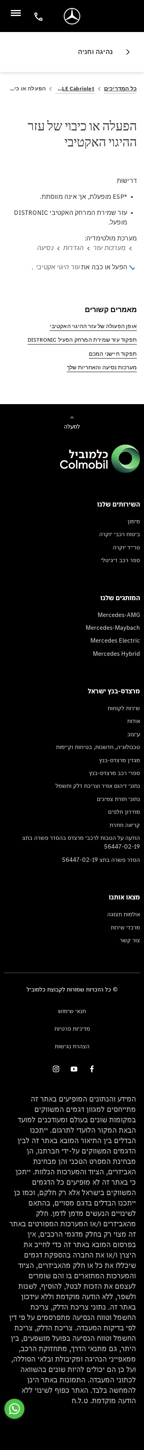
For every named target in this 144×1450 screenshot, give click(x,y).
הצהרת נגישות (72, 1046)
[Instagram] (56, 1069)
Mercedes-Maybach (113, 627)
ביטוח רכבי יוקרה (119, 534)
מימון (134, 521)
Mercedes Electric (115, 640)
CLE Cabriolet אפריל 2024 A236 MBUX (74, 88)
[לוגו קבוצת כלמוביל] (100, 471)
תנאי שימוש (72, 1011)
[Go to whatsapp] (14, 1409)
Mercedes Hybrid (116, 653)
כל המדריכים (120, 88)
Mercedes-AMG (119, 615)
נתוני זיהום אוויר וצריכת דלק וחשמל (98, 785)
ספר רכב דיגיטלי (120, 560)
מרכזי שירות (125, 927)
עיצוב (133, 734)
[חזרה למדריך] (125, 52)
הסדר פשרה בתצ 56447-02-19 (101, 859)
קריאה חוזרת (125, 825)
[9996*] (37, 16)
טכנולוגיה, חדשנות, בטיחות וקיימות (98, 747)
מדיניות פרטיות (72, 1028)
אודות (133, 721)
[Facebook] (92, 1069)
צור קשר (130, 940)
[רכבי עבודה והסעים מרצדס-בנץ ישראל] (72, 16)
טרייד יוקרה (126, 547)
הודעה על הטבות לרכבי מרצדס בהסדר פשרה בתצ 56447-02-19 (81, 842)
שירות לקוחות (124, 708)
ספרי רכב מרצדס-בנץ (114, 773)
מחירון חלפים (124, 811)
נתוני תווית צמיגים (118, 799)
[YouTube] (74, 1069)
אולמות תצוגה (123, 914)
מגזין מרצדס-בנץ (119, 760)
